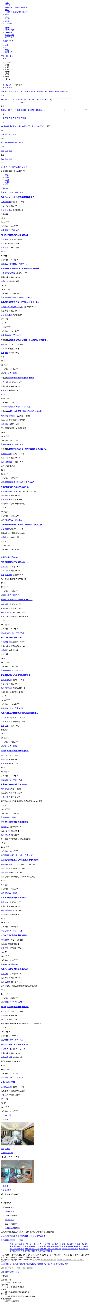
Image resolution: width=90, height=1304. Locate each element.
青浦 (50, 91)
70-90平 (17, 110)
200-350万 (13, 100)
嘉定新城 (8, 575)
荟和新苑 (4, 902)
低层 (2, 151)
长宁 (22, 91)
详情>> (67, 1264)
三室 (10, 118)
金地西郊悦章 (6, 1049)
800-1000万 (37, 100)
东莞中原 (24, 1246)
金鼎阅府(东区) (7, 642)
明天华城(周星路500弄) (10, 416)
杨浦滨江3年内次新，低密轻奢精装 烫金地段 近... (27, 449)
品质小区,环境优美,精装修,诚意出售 (15, 1044)
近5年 (8, 167)
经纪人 (8, 28)
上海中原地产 (6, 85)
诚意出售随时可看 (8, 1082)
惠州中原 (17, 1246)
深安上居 (4, 382)
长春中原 (32, 1246)
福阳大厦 (4, 604)
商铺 (7, 21)
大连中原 (39, 1246)
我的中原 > (9, 1220)
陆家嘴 (7, 1149)
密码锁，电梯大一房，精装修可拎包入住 (16, 600)
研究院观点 (9, 37)
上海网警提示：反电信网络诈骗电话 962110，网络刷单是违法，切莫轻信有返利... (32, 1264)
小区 (7, 17)
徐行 (6, 248)
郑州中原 (26, 1251)
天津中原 (20, 1244)
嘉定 (46, 91)
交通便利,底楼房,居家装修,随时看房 (15, 822)
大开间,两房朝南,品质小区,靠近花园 (15, 1007)
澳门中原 (57, 1244)
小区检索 (19, 1240)
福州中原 (28, 1249)
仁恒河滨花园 (6, 1190)
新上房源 (37, 126)
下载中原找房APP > (12, 1228)
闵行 (6, 91)
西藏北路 (8, 315)
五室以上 (24, 118)
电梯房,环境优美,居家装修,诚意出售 (15, 969)
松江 (42, 91)
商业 (10, 134)
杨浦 (38, 91)
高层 (10, 151)
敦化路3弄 (5, 827)
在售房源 (8, 7)
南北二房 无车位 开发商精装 (12, 637)
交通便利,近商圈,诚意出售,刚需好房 (15, 784)
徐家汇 (7, 797)
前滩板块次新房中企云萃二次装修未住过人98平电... (21, 268)
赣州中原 (20, 1249)
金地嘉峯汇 (5, 345)
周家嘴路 (8, 462)
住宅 (2, 134)
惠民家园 (4, 567)
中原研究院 (9, 35)
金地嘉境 (4, 239)
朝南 (14, 142)
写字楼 (8, 19)
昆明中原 (57, 1249)
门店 (12, 30)
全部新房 (8, 12)
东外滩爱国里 (6, 454)
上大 (6, 726)
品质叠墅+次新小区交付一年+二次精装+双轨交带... (28, 340)
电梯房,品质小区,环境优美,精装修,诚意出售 (17, 197)
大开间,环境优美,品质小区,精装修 (14, 935)
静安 (26, 91)
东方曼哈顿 (5, 789)
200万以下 (5, 100)
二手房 (8, 5)
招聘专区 (26, 1236)
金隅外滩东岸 (6, 680)
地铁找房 (16, 12)
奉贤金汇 (8, 210)
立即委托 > (9, 1211)
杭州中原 (61, 1246)
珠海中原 (76, 1246)
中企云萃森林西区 (8, 273)
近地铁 (18, 126)
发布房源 (23, 7)
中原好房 (30, 126)
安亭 (6, 390)
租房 (7, 14)
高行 (6, 650)
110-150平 (32, 110)
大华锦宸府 (5, 529)
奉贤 (58, 91)
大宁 (6, 1019)
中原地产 (4, 41)
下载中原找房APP (8, 56)
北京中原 (28, 1244)
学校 (7, 50)
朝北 (22, 142)
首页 (7, 3)
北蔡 (6, 537)
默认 (7, 175)
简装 (6, 159)
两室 (6, 118)
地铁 (10, 87)
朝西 (18, 142)
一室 (2, 118)
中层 (6, 151)
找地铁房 (16, 7)
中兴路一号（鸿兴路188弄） (12, 307)
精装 (10, 159)
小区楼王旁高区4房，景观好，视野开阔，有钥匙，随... (22, 524)
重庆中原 (65, 1244)
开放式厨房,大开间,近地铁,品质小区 (15, 487)
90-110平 (24, 110)
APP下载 (8, 24)
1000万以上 (46, 100)
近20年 (24, 167)
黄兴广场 (4, 974)
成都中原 (72, 1244)
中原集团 (41, 1236)
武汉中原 (80, 1244)
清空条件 (4, 188)
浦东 (2, 91)
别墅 (6, 134)
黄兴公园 (8, 612)
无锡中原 (41, 1251)
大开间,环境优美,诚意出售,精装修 (21, 378)
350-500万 (21, 100)
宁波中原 (74, 1249)
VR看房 (4, 126)
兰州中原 (33, 1251)
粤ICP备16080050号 (48, 1260)
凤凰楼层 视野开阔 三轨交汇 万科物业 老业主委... (20, 302)
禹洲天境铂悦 (6, 202)
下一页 (8, 1115)
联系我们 (34, 1236)
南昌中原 (69, 1246)
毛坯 (2, 159)
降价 (43, 126)
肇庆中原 (82, 1249)
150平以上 (40, 110)
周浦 (6, 424)
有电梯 (23, 126)
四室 (14, 118)
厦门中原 (35, 1249)
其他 (66, 91)
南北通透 (4, 142)
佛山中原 (13, 1249)
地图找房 (23, 12)
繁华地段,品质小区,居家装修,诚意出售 (15, 675)
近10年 (13, 167)
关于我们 (19, 1236)
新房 (7, 10)
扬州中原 (48, 1251)
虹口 (34, 91)
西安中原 (84, 1246)
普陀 (14, 91)
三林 (6, 281)
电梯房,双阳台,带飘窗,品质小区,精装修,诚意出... (19, 713)
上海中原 (35, 1244)
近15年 (19, 167)
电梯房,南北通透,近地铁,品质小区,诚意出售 (25, 411)
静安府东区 (5, 1011)
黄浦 (30, 91)
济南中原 (18, 1251)
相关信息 (11, 1240)
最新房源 (4, 1236)
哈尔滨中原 (66, 1249)
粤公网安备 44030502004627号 (23, 1268)
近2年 (3, 167)
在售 (7, 45)
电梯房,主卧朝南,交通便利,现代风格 (15, 897)
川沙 (6, 873)
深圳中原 (50, 1244)
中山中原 (50, 1249)
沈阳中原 (46, 1246)
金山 (54, 91)
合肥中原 (43, 1249)
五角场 (7, 982)
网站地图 (11, 1236)
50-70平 (11, 110)
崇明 (62, 91)
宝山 (10, 91)
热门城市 (4, 1240)
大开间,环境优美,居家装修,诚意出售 (15, 235)
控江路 (7, 835)
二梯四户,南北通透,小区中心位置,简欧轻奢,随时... (20, 860)
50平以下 (4, 110)
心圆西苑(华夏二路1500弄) (11, 864)
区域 (6, 87)
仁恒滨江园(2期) (7, 1153)
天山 (6, 1186)
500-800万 (29, 100)
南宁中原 (54, 1246)
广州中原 (43, 1244)
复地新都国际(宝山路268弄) (11, 491)
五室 (18, 118)
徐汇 (18, 91)
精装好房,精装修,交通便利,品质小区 (15, 562)
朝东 (10, 142)
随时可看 (11, 126)
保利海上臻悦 (6, 718)
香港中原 (13, 1244)
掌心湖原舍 (5, 940)
